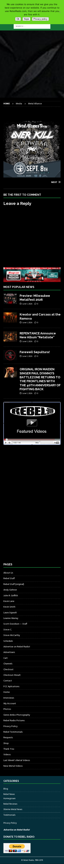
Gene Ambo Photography (16, 715)
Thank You (8, 749)
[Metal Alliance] (32, 175)
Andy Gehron (10, 590)
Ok (18, 19)
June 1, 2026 (27, 303)
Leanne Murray (10, 618)
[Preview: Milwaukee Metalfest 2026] (10, 299)
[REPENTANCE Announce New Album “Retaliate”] (10, 336)
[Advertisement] (32, 64)
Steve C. (7, 630)
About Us (8, 573)
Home (6, 692)
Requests (8, 738)
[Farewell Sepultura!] (10, 355)
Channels (7, 664)
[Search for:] (32, 26)
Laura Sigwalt (10, 613)
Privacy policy (40, 19)
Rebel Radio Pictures (14, 721)
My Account (9, 704)
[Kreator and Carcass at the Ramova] (10, 317)
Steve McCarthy (11, 635)
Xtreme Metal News (12, 809)
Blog (5, 789)
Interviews (8, 698)
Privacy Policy (10, 726)
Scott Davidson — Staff (15, 624)
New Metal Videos (13, 766)
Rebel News (9, 794)
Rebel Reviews (10, 804)
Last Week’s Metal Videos (16, 760)
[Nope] (59, 12)
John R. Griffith (10, 596)
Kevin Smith (9, 607)
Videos (7, 755)
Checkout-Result (12, 675)
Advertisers (9, 652)
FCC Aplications (11, 687)
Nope (26, 19)
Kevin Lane (8, 601)
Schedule (8, 641)
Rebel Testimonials (13, 732)
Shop (6, 743)
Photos (7, 709)
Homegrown (9, 798)
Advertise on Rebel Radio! (16, 647)
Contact (7, 681)
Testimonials (9, 815)
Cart (5, 658)
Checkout (8, 670)
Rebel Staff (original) (13, 584)
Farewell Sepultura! (35, 352)
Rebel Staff (9, 578)
